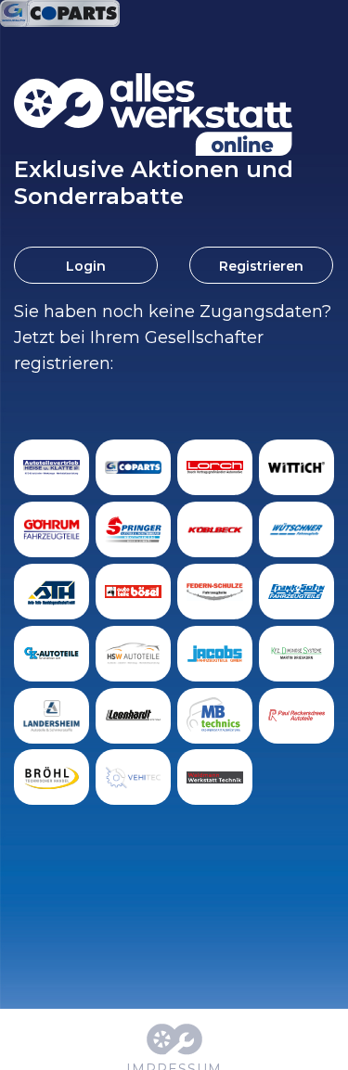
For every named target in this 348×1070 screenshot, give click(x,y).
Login (86, 266)
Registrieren (261, 266)
